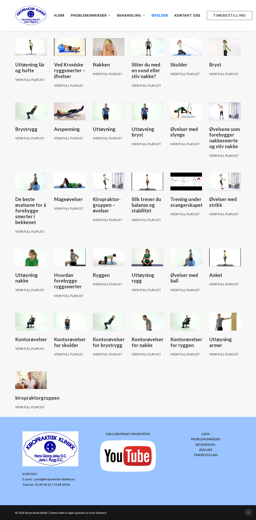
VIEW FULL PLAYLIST (30, 79)
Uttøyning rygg (143, 278)
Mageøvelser (68, 199)
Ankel (215, 275)
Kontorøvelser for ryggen (186, 342)
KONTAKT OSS (187, 15)
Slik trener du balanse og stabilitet (146, 205)
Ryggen (101, 275)
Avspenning (67, 129)
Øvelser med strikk (223, 202)
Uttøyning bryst (143, 132)
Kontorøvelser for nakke (147, 342)
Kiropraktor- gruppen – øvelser (107, 205)
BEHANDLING (205, 444)
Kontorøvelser (31, 339)
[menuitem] (60, 15)
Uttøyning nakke (26, 278)
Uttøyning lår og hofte (30, 67)
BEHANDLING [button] (129, 15)
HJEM (59, 15)
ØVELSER (159, 15)
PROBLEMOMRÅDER (205, 439)
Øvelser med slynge (184, 132)
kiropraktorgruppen (37, 398)
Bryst (215, 64)
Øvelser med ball (184, 278)
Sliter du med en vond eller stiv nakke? (146, 70)
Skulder (178, 64)
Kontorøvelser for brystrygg (109, 342)
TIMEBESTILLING (205, 455)
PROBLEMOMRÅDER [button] (89, 15)
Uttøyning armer (220, 342)
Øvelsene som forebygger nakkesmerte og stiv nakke (224, 137)
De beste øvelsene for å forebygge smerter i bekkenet (30, 210)
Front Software (97, 512)
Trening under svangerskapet (186, 202)
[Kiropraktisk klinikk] (31, 15)
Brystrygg (26, 129)
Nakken (101, 64)
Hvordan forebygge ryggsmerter (68, 281)
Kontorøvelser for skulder (70, 342)
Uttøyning (104, 129)
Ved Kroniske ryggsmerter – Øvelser (69, 70)
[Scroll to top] (248, 512)
